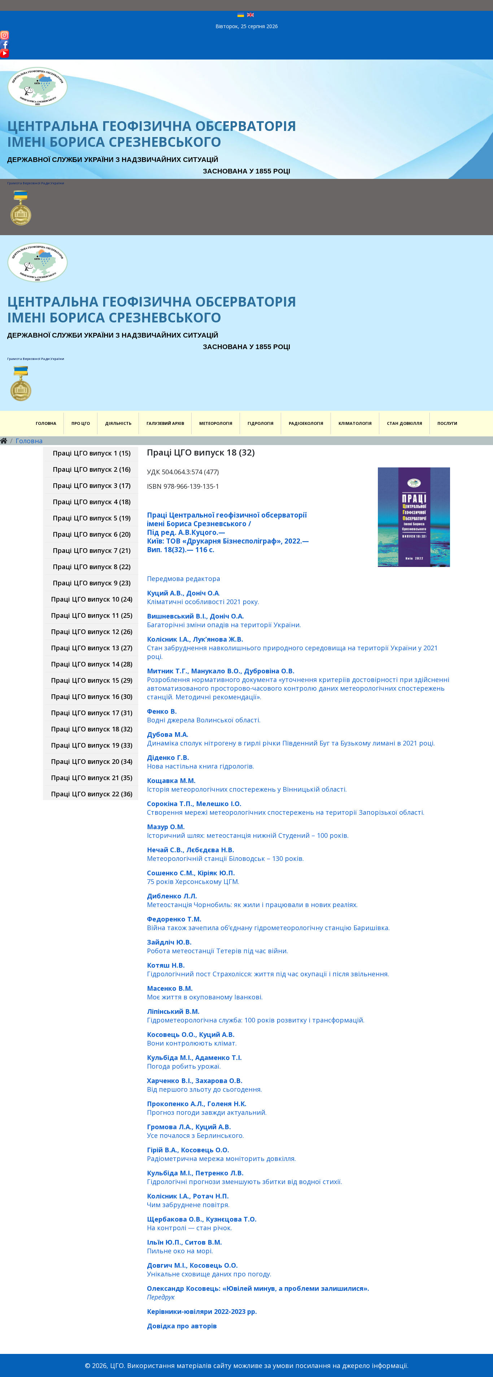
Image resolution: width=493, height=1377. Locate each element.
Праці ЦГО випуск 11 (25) (91, 615)
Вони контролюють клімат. (192, 1038)
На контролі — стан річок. (202, 1223)
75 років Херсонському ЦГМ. (193, 877)
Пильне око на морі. (184, 1246)
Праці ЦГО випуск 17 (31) (91, 712)
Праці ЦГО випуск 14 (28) (91, 664)
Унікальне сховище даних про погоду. (209, 1269)
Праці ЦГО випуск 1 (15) (92, 453)
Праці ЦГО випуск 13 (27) (91, 647)
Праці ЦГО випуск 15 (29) (91, 680)
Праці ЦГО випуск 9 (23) (92, 582)
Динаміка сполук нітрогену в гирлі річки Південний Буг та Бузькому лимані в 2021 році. (291, 738)
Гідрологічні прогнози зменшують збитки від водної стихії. (244, 1177)
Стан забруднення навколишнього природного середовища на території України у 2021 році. (292, 648)
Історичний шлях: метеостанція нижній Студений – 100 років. (248, 831)
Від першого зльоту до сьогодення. (204, 1085)
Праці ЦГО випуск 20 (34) (91, 761)
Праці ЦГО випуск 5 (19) (92, 518)
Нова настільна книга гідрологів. (200, 761)
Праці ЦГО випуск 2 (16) (92, 469)
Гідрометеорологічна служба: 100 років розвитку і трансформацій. (256, 1015)
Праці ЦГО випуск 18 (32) (91, 729)
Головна (29, 440)
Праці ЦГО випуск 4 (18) (92, 501)
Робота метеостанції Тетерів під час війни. (217, 946)
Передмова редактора (183, 578)
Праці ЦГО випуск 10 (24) (91, 599)
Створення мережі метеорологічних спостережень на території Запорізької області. (285, 808)
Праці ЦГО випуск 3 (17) (92, 485)
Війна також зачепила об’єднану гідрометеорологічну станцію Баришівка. (268, 923)
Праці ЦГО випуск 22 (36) (91, 793)
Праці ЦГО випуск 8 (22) (92, 566)
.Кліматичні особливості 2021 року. (203, 597)
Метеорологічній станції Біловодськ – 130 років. (225, 854)
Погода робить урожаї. (194, 1061)
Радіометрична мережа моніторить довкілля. (221, 1154)
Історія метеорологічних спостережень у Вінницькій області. (247, 784)
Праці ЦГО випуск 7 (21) (92, 550)
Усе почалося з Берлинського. (195, 1131)
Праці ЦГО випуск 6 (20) (92, 534)
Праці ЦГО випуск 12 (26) (91, 631)
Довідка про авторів (182, 1325)
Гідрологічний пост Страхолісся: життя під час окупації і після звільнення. (268, 969)
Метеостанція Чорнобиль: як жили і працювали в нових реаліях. (252, 900)
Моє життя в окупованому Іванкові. (205, 992)
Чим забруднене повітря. (188, 1200)
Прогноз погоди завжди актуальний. (207, 1108)
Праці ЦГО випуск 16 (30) (91, 696)
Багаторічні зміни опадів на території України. (224, 620)
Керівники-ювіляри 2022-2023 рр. (202, 1311)
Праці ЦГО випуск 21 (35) (91, 777)
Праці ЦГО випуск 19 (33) (91, 745)
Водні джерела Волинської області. (204, 715)
